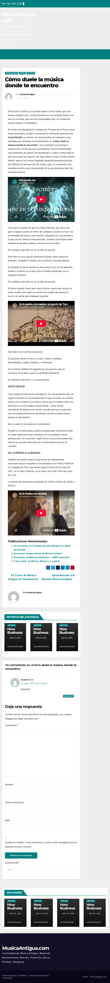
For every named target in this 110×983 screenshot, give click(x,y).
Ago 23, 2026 (42, 913)
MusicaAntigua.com (25, 948)
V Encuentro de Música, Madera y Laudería (37, 561)
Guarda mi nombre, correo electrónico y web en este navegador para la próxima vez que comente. (41, 844)
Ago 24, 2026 (15, 913)
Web (7, 820)
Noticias (30, 73)
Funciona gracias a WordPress (15, 975)
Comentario (11, 725)
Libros (22, 73)
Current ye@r (12, 863)
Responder (68, 696)
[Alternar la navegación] (105, 54)
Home (85, 977)
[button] (93, 54)
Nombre (9, 784)
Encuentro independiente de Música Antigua (38, 553)
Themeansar (7, 978)
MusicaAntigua (27, 94)
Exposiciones (11, 73)
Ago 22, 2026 (68, 913)
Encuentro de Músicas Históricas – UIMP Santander (42, 557)
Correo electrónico (14, 802)
